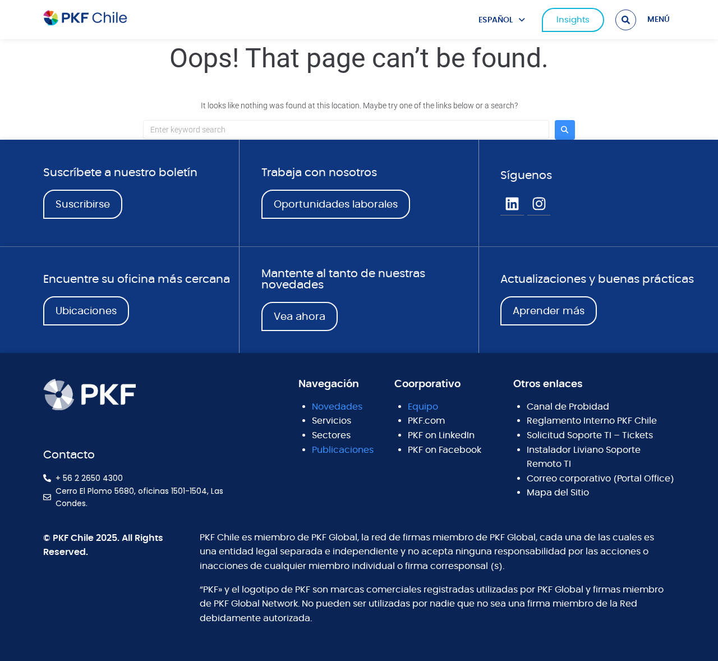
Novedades (337, 406)
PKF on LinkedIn (441, 435)
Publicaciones (343, 450)
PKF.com (426, 420)
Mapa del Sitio (558, 492)
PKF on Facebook (444, 450)
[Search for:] (346, 129)
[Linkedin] (512, 204)
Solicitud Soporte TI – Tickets (590, 435)
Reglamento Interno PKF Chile (592, 420)
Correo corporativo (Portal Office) (600, 478)
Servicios (331, 420)
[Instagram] (539, 204)
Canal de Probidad (568, 406)
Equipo (423, 406)
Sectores (331, 435)
